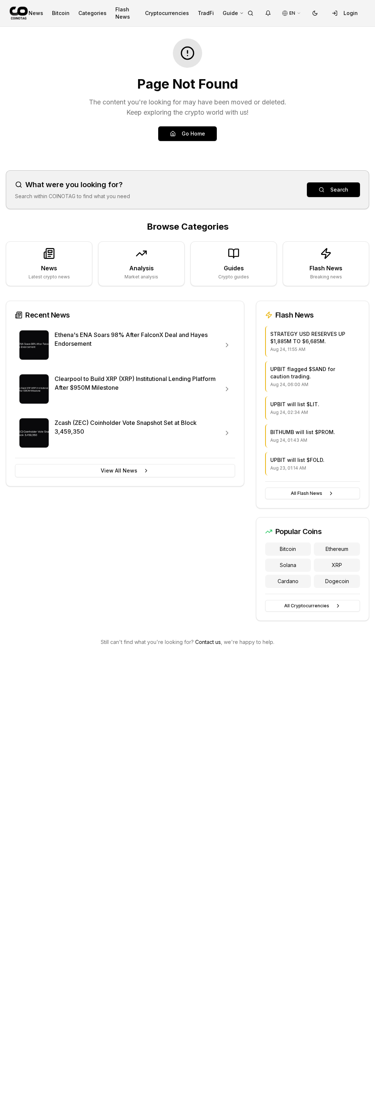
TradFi (206, 13)
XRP (337, 565)
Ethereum (337, 549)
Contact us (208, 642)
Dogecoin (337, 581)
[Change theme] (315, 13)
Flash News (122, 13)
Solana (288, 565)
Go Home (193, 133)
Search (339, 189)
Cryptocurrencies (167, 13)
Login (351, 13)
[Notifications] (268, 13)
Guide (230, 13)
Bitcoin (61, 13)
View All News (119, 470)
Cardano (288, 581)
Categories (92, 13)
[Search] (250, 13)
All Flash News (306, 493)
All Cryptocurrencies (306, 605)
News (36, 13)
